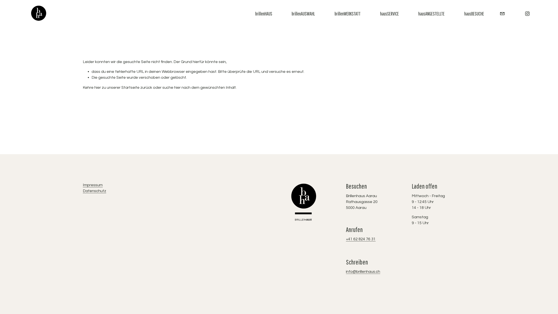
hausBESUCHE (474, 13)
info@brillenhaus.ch (363, 272)
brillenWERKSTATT (348, 13)
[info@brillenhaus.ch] (502, 13)
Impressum (93, 185)
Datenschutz (94, 191)
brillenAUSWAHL (303, 13)
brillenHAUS (263, 13)
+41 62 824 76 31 (361, 239)
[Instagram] (527, 13)
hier (97, 87)
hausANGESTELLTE (431, 13)
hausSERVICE (389, 13)
